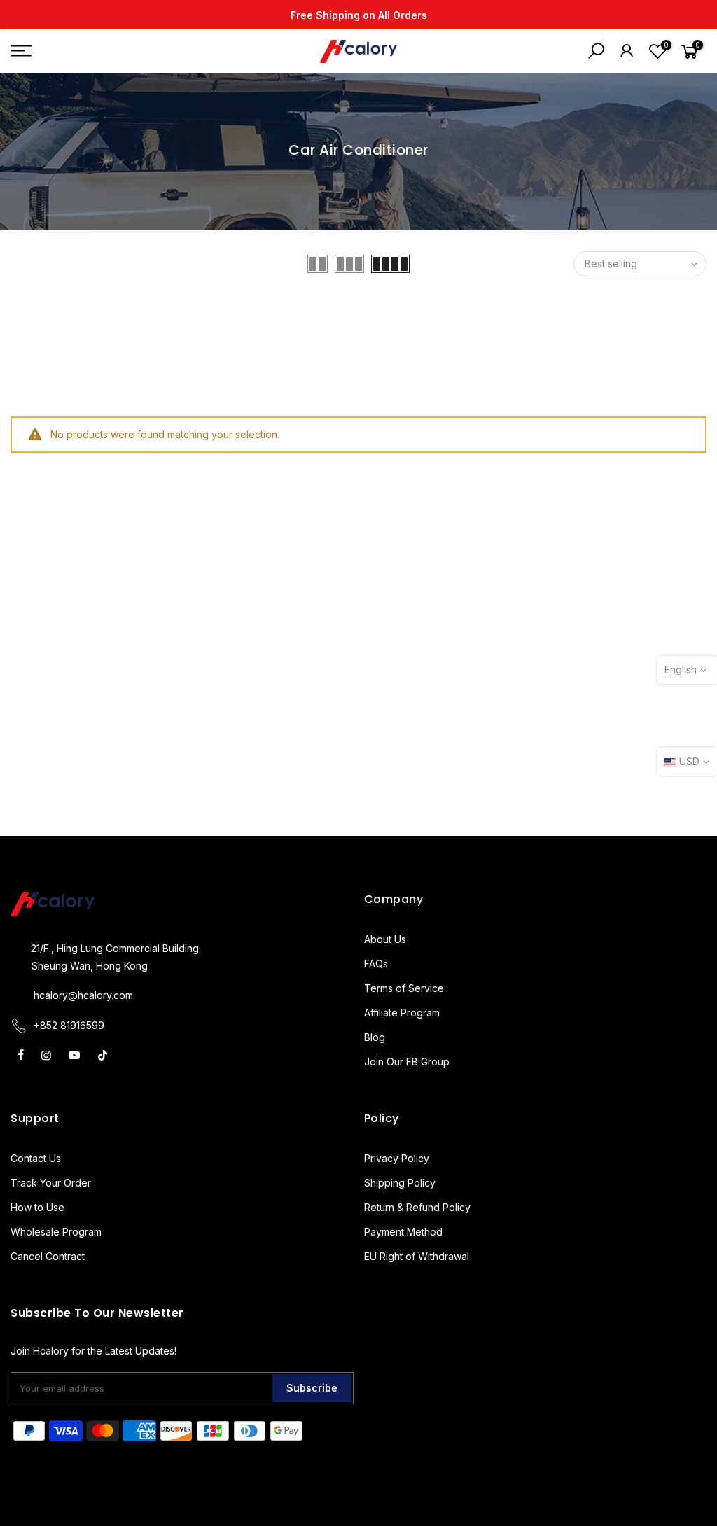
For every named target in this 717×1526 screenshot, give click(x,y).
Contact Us (36, 1158)
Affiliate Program (402, 1012)
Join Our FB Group (407, 1062)
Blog (374, 1037)
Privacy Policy (396, 1158)
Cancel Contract (48, 1256)
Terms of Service (404, 988)
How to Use (37, 1207)
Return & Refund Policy (417, 1207)
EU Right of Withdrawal (416, 1256)
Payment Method (403, 1232)
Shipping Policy (400, 1183)
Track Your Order (51, 1183)
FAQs (376, 963)
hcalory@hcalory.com (83, 995)
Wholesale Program (56, 1232)
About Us (385, 939)
